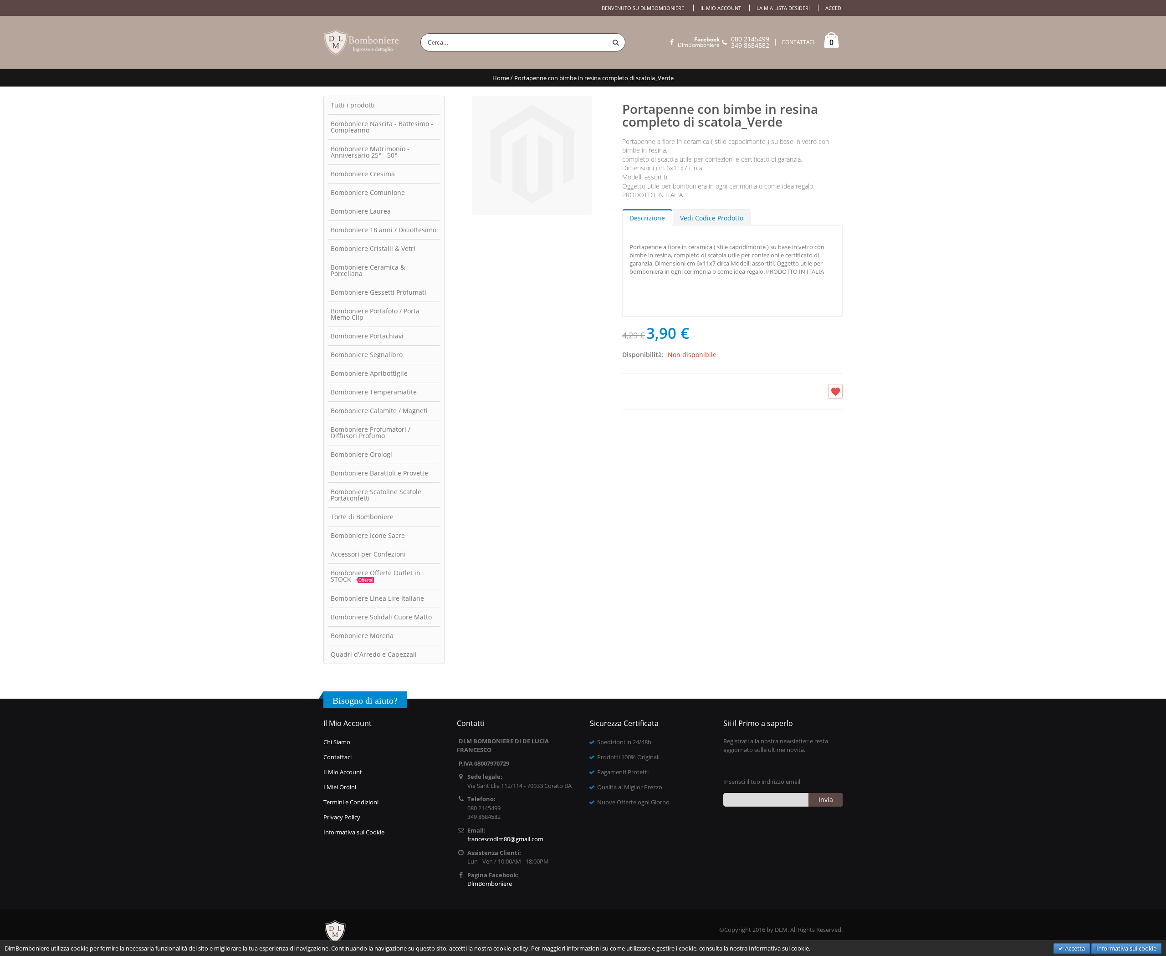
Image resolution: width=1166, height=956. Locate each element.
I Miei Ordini (339, 787)
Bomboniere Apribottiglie (369, 373)
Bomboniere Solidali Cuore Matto (381, 617)
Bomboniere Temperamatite (374, 392)
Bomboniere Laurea (361, 211)
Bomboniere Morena (362, 635)
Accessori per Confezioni (368, 554)
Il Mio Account (342, 772)
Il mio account (721, 8)
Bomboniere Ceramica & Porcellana (368, 270)
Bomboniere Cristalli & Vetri (373, 248)
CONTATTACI (798, 42)
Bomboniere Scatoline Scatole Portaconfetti (376, 494)
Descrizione (647, 218)
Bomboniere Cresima (363, 173)
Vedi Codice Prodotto (711, 218)
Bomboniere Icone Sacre (368, 535)
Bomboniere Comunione (368, 192)
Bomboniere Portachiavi (367, 336)
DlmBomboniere (699, 42)
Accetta (1074, 948)
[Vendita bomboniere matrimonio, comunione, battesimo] (362, 43)
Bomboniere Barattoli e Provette (379, 473)
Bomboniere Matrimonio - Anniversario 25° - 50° (370, 151)
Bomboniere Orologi (361, 454)
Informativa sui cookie (1126, 948)
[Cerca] (616, 42)
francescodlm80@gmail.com (505, 839)
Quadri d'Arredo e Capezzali (374, 654)
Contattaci (337, 757)
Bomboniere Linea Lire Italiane (377, 598)
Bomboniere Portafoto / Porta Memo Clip (375, 314)
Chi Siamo (336, 742)
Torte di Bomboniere (362, 516)
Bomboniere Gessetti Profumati (378, 292)
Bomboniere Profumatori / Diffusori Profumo (370, 432)
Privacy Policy (341, 817)
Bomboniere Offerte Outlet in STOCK (375, 575)
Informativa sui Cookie (353, 832)
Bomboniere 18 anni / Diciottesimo (383, 229)
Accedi (834, 8)
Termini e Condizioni (350, 802)
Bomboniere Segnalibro (367, 354)
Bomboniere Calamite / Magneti (379, 410)
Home (500, 78)
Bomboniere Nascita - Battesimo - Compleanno (382, 126)
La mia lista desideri (783, 8)
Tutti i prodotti (353, 105)
